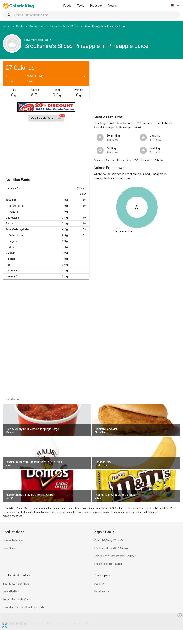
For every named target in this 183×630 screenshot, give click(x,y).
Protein (10, 247)
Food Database (13, 532)
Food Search (10, 548)
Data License (101, 591)
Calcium (11, 253)
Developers (102, 575)
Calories (11, 188)
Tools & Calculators (17, 575)
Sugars (13, 241)
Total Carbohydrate (17, 229)
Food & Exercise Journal (108, 563)
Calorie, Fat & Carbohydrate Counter (115, 556)
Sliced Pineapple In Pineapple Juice (104, 26)
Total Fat (11, 200)
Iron (8, 264)
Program (112, 5)
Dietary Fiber (16, 235)
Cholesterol (13, 217)
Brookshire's (36, 26)
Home (6, 26)
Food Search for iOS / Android (111, 548)
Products (96, 5)
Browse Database (13, 540)
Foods (67, 5)
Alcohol (10, 258)
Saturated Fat (16, 205)
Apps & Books (104, 532)
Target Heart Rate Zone (16, 599)
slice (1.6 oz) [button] (35, 76)
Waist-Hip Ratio (11, 591)
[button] (174, 6)
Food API (99, 583)
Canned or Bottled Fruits (64, 26)
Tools (80, 5)
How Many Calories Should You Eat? (23, 607)
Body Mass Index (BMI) (16, 583)
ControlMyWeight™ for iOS (109, 540)
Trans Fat (14, 211)
